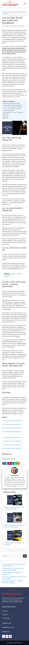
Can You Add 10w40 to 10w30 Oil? (13, 107)
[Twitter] (6, 636)
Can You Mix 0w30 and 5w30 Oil (11, 448)
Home (4, 12)
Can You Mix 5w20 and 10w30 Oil (11, 431)
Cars (7, 12)
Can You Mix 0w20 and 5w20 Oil (11, 441)
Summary (5, 116)
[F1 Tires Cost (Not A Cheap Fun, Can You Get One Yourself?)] (14, 504)
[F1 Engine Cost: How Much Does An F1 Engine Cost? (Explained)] (14, 522)
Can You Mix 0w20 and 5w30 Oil (11, 444)
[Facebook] (3, 636)
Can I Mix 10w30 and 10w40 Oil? (11, 103)
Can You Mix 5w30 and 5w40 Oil (11, 424)
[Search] (25, 556)
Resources (5, 117)
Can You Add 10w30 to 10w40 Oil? (12, 105)
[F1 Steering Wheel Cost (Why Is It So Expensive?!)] (14, 540)
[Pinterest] (10, 636)
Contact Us (5, 614)
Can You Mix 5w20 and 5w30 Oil (11, 428)
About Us (4, 611)
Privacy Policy (6, 618)
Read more (21, 486)
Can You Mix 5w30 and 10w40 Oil (11, 437)
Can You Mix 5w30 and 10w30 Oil (11, 421)
